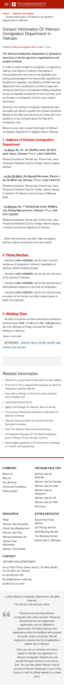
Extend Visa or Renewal (47, 540)
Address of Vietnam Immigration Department (28, 142)
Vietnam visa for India (46, 485)
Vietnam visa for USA (46, 502)
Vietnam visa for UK (45, 497)
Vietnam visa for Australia (43, 475)
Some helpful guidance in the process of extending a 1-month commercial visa (32, 444)
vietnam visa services (14, 347)
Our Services (10, 482)
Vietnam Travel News (14, 548)
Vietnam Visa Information (10, 542)
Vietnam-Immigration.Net (23, 46)
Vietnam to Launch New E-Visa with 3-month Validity (33, 380)
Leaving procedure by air (18, 402)
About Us (7, 473)
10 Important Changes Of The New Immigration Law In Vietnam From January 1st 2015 (30, 435)
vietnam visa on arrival (33, 342)
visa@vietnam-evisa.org (19, 579)
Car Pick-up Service (45, 527)
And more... (41, 506)
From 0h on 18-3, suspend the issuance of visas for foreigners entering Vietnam (33, 386)
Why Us (7, 478)
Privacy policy (10, 491)
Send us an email (15, 583)
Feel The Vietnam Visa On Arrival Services (28, 429)
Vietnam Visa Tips (12, 532)
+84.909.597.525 (14, 575)
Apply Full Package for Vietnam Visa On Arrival (30, 407)
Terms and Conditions (14, 486)
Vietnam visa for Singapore (43, 491)
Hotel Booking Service (46, 531)
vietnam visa (53, 342)
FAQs (6, 519)
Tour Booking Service (46, 536)
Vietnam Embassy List (14, 536)
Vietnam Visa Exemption (16, 524)
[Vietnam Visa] (28, 4)
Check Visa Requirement (16, 528)
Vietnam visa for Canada (48, 481)
